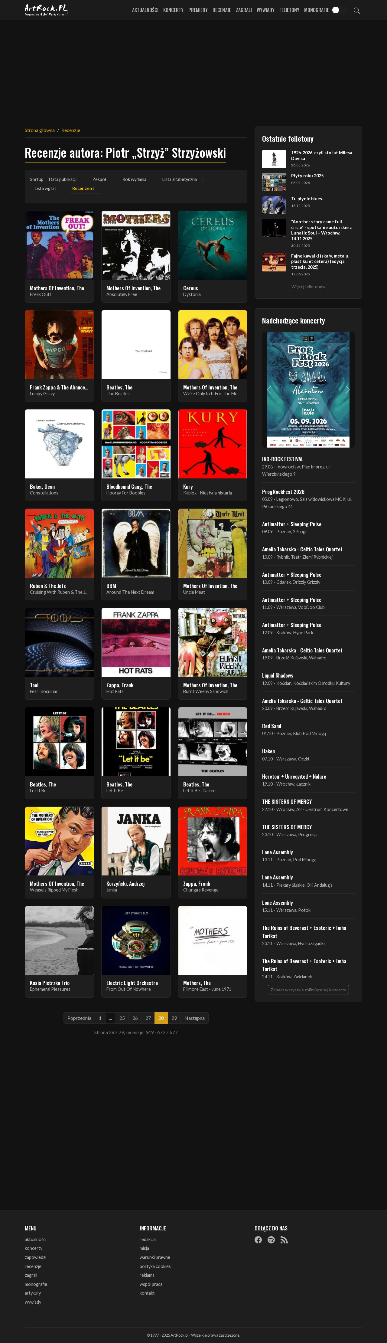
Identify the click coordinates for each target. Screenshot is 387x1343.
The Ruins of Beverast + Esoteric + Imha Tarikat (304, 931)
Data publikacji (62, 179)
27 (148, 1018)
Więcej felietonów (308, 286)
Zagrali (244, 10)
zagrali (31, 1275)
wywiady (33, 1302)
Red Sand (271, 726)
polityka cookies (155, 1266)
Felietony (289, 10)
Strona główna (40, 130)
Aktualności (145, 10)
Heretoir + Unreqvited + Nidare (294, 776)
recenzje (33, 1266)
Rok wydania (134, 179)
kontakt (147, 1292)
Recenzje (222, 10)
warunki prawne (155, 1257)
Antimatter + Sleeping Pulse (291, 524)
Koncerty (173, 10)
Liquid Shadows (277, 675)
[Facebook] (258, 1239)
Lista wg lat (45, 188)
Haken (268, 751)
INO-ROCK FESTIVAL (283, 459)
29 (174, 1018)
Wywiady (266, 10)
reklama (147, 1275)
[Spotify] (271, 1239)
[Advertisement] (193, 69)
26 (135, 1018)
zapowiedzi (35, 1257)
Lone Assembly (277, 852)
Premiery (198, 10)
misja (144, 1248)
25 (122, 1018)
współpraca (151, 1284)
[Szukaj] (356, 10)
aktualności (35, 1239)
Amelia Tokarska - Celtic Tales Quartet (302, 549)
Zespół (99, 179)
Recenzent (83, 188)
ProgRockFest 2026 (283, 491)
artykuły (33, 1292)
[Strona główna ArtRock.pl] (46, 10)
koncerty (33, 1248)
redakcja (148, 1239)
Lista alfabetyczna (179, 179)
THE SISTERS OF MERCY (287, 801)
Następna (194, 1018)
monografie (36, 1284)
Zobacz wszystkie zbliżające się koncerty (308, 989)
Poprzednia (79, 1018)
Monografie (316, 10)
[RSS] (284, 1239)
